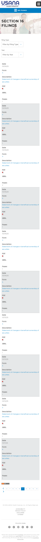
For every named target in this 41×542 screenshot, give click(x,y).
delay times (19, 536)
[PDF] (3, 89)
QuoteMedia (20, 534)
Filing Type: (5, 40)
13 (29, 488)
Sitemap (20, 514)
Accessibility (20, 509)
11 (22, 488)
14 (33, 488)
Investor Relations (12, 6)
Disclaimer (20, 512)
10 (19, 488)
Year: (3, 50)
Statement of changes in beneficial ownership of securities (20, 80)
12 (26, 488)
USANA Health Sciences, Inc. (16, 505)
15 (36, 488)
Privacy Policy (20, 511)
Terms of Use (20, 539)
